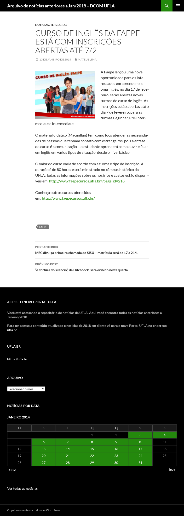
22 (92, 456)
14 (68, 449)
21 (68, 456)
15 (92, 449)
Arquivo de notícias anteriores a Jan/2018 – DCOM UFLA (61, 5)
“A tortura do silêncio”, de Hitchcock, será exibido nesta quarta (81, 267)
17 (140, 449)
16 (116, 449)
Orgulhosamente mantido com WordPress (33, 510)
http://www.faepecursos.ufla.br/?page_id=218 (87, 181)
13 (44, 449)
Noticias (42, 25)
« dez (12, 469)
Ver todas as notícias (22, 488)
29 (92, 463)
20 (44, 456)
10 (140, 442)
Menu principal (178, 5)
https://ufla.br (17, 359)
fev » (172, 469)
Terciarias (58, 25)
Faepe (43, 226)
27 (44, 463)
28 (68, 463)
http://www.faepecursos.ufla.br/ (68, 198)
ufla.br (12, 330)
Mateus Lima (87, 59)
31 (140, 463)
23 (116, 456)
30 (116, 463)
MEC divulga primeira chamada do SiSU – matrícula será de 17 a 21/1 (86, 250)
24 (140, 456)
